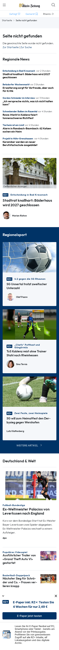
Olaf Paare (22, 297)
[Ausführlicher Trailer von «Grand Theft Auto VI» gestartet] (48, 555)
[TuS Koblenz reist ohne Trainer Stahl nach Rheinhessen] (29, 324)
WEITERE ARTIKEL (27, 445)
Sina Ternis (21, 364)
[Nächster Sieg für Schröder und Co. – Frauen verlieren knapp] (48, 578)
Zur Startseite (11, 47)
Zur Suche (26, 47)
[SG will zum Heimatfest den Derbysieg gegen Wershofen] (29, 391)
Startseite (7, 20)
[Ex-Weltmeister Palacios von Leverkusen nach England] (30, 485)
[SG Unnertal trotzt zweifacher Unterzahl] (29, 257)
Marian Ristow (19, 215)
